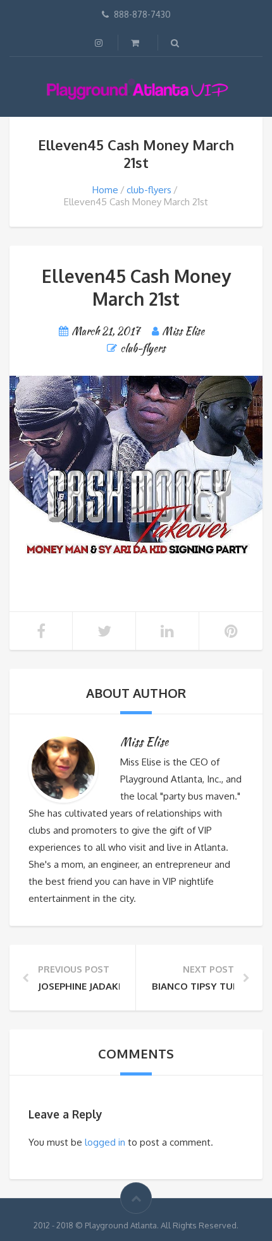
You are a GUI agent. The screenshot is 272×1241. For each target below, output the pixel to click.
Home (105, 190)
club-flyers (149, 190)
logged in (105, 1142)
